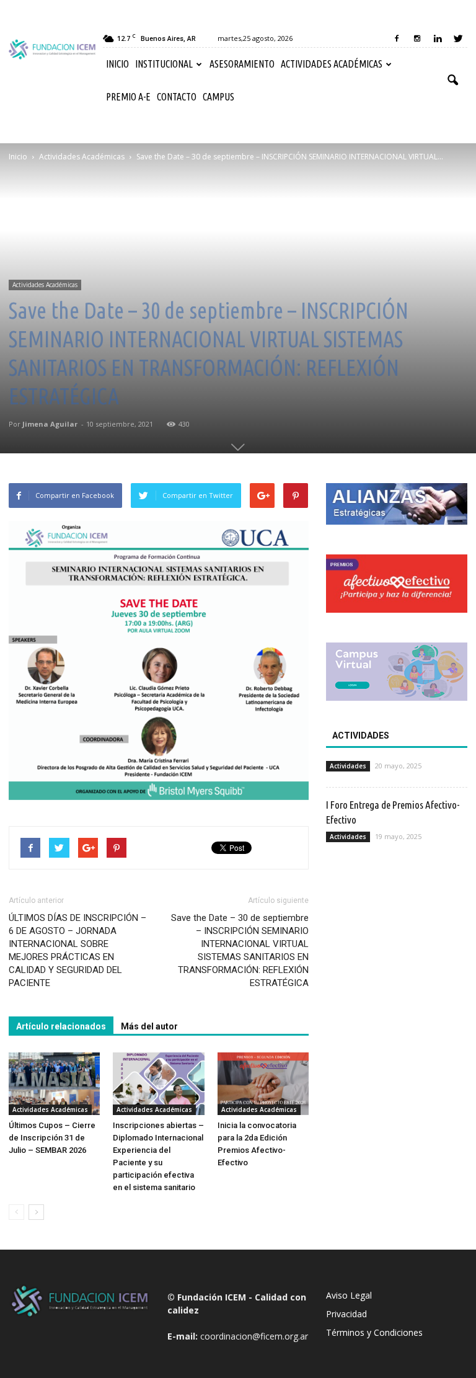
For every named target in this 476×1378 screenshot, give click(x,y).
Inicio (117, 63)
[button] (452, 81)
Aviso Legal (349, 1295)
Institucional (164, 63)
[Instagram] (417, 38)
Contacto (176, 96)
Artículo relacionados (61, 1026)
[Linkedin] (437, 38)
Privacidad (346, 1314)
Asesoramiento (242, 63)
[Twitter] (458, 38)
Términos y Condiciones (374, 1332)
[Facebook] (396, 38)
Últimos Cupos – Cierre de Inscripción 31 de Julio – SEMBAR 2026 (52, 1138)
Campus (218, 96)
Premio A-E (128, 96)
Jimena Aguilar (49, 424)
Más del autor (149, 1026)
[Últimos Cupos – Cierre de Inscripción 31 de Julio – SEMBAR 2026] (54, 1083)
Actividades (348, 766)
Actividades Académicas (331, 63)
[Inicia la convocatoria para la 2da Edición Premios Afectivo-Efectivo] (263, 1083)
